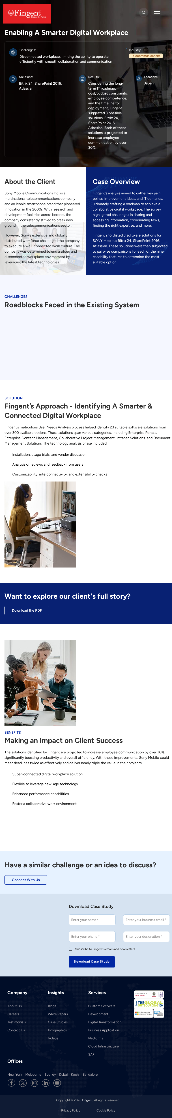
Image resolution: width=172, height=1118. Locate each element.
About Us (14, 1006)
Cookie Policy (106, 1110)
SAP (91, 1054)
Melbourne (33, 1075)
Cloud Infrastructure (103, 1046)
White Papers (58, 1014)
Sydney (50, 1075)
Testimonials (16, 1022)
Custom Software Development (101, 1010)
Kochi (75, 1075)
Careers (13, 1014)
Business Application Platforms (103, 1034)
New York (14, 1075)
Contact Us (16, 1030)
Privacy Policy (71, 1110)
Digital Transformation (104, 1022)
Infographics (57, 1030)
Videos (53, 1038)
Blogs (52, 1006)
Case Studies (58, 1022)
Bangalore (90, 1075)
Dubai (63, 1075)
